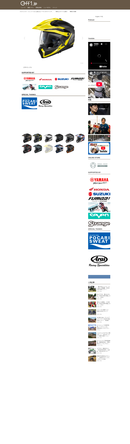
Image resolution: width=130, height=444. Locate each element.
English (97, 16)
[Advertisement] (35, 121)
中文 (102, 16)
